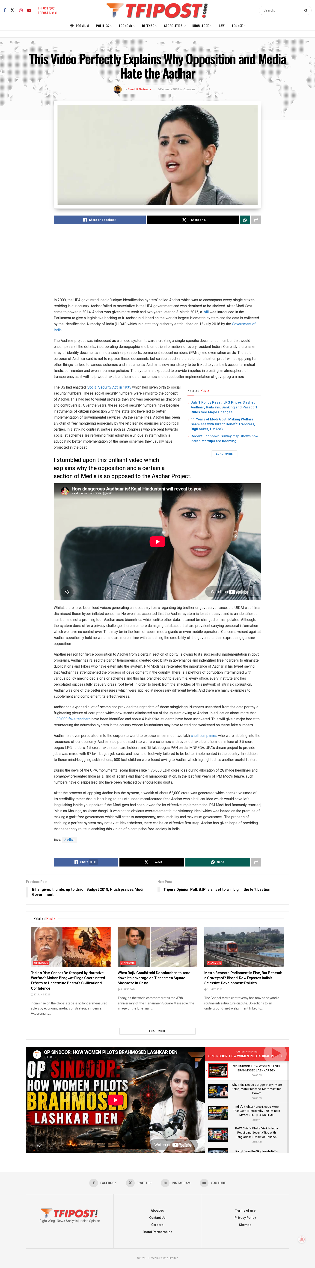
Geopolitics (173, 25)
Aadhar (69, 840)
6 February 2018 (168, 89)
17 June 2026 (41, 995)
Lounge (237, 25)
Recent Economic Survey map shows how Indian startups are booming (224, 439)
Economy (125, 25)
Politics (102, 25)
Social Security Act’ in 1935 (109, 387)
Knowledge (200, 25)
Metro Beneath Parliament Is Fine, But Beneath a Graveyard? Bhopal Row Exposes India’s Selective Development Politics (243, 978)
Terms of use (245, 1210)
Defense (148, 25)
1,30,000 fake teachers (72, 719)
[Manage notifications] (302, 1239)
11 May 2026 (214, 989)
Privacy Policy (245, 1217)
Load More (224, 454)
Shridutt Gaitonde (139, 89)
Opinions (189, 89)
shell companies (204, 735)
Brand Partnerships (157, 1232)
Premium (82, 25)
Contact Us (157, 1217)
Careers (157, 1224)
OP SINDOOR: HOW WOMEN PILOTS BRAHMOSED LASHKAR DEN (256, 1056)
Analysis (214, 963)
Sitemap (245, 1224)
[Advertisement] (157, 264)
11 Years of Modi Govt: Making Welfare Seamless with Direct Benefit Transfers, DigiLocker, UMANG (223, 424)
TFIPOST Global (47, 12)
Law (222, 25)
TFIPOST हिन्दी (46, 8)
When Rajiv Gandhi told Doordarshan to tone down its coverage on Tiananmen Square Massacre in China (154, 978)
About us (157, 1210)
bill (206, 312)
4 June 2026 (127, 989)
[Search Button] (307, 10)
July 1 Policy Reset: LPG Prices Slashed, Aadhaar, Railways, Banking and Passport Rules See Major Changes (224, 407)
